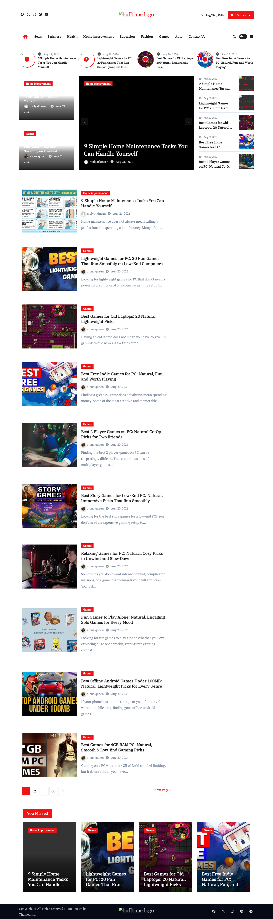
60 (53, 791)
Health (72, 36)
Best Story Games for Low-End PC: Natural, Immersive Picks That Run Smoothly (122, 498)
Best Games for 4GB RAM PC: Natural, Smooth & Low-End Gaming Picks (116, 747)
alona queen (38, 156)
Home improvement (98, 36)
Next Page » (162, 790)
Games (164, 36)
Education (127, 36)
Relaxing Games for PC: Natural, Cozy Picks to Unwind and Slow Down (122, 556)
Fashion (147, 36)
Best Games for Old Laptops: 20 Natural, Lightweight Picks (175, 62)
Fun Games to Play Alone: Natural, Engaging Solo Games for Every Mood (123, 619)
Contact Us (197, 36)
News (38, 36)
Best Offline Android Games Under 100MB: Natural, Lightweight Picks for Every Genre (121, 683)
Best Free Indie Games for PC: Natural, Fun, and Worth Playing (234, 62)
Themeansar (27, 914)
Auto (179, 36)
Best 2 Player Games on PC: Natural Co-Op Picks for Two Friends (215, 166)
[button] (251, 36)
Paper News (74, 908)
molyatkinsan (39, 106)
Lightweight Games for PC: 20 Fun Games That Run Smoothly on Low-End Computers (46, 149)
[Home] (25, 36)
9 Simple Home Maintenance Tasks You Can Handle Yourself (57, 62)
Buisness (54, 36)
